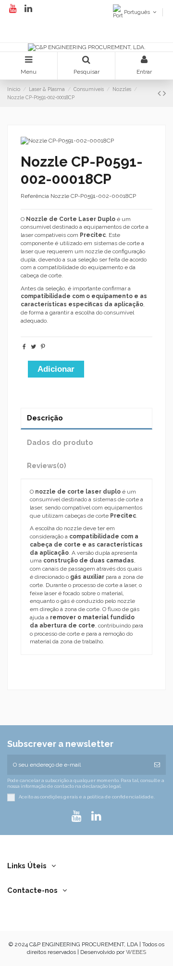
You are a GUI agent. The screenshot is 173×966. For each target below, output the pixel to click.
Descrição (45, 418)
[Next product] (164, 93)
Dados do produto (60, 442)
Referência (35, 196)
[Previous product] (160, 93)
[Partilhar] (24, 346)
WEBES (136, 952)
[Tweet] (33, 346)
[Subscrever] (157, 765)
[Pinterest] (43, 346)
